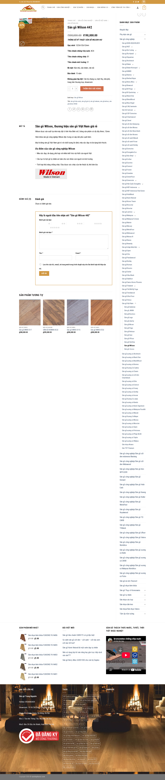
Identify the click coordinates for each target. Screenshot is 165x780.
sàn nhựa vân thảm (81, 763)
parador (81, 696)
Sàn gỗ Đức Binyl (127, 156)
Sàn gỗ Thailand (127, 286)
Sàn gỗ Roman (127, 265)
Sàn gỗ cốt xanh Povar (129, 142)
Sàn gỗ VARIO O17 (25, 330)
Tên (41, 253)
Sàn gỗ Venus (126, 300)
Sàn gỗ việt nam (95, 743)
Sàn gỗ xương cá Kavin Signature (133, 406)
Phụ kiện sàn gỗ (126, 34)
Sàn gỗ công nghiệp (127, 39)
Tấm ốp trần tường (127, 614)
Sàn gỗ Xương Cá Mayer (130, 416)
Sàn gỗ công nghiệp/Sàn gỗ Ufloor (133, 533)
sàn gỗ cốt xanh (84, 716)
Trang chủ (51, 7)
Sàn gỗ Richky (127, 261)
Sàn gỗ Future (127, 170)
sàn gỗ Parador (68, 740)
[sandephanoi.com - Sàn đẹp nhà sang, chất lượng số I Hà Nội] (28, 8)
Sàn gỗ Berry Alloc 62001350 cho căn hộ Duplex (81, 660)
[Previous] (19, 318)
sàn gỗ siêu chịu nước (81, 740)
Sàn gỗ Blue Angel (128, 103)
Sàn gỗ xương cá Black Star (131, 357)
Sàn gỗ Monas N (127, 237)
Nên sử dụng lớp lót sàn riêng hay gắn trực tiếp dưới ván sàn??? (82, 654)
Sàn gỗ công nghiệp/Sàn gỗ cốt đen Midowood (131, 463)
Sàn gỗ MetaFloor (128, 230)
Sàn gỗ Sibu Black (128, 275)
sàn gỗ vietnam (94, 101)
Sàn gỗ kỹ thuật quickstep (71, 728)
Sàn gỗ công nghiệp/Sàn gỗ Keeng (133, 492)
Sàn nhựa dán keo (126, 604)
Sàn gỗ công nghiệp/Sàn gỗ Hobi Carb (132, 486)
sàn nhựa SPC (92, 759)
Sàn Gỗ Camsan (127, 110)
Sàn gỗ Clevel (126, 121)
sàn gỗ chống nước (69, 712)
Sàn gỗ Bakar (126, 64)
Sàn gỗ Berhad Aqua (129, 78)
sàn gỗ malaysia (68, 732)
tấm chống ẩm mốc (69, 767)
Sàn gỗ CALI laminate (129, 106)
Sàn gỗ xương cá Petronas (131, 430)
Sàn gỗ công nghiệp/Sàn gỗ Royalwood (130, 511)
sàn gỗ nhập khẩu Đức (89, 736)
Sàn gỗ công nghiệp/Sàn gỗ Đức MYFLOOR (132, 470)
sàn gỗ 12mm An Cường (70, 700)
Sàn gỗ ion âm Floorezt (128, 581)
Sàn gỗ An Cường (128, 50)
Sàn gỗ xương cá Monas (130, 420)
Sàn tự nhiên (78, 7)
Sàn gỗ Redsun (129, 332)
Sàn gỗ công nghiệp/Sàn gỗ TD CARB (131, 518)
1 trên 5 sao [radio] (43, 223)
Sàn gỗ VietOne (129, 342)
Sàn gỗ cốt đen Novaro (130, 135)
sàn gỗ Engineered (81, 720)
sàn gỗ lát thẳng (86, 728)
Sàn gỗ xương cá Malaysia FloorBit (134, 409)
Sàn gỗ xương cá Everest (130, 385)
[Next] (112, 318)
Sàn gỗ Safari (126, 272)
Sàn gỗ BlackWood (128, 99)
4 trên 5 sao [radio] (89, 223)
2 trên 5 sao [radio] (56, 223)
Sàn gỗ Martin (126, 223)
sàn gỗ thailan (95, 740)
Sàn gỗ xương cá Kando (130, 402)
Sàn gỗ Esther (127, 159)
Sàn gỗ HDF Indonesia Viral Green (133, 191)
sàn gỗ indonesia (68, 724)
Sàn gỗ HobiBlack (128, 194)
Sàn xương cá (102, 7)
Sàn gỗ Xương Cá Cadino (130, 368)
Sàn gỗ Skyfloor (127, 279)
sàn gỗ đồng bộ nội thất (70, 751)
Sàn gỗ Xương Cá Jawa (130, 399)
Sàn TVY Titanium (128, 448)
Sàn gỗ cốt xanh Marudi (130, 138)
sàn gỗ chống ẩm (82, 712)
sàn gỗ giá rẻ (86, 101)
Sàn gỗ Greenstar (128, 180)
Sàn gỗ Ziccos (129, 349)
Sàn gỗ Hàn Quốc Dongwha (131, 184)
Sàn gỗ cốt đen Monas (129, 128)
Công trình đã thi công (120, 7)
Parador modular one (92, 696)
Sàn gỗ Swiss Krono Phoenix (132, 282)
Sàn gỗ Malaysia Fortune (130, 219)
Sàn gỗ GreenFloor (128, 177)
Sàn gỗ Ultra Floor (128, 296)
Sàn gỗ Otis (126, 254)
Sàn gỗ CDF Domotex (129, 113)
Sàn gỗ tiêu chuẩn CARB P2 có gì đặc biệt (78, 635)
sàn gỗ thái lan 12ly (82, 743)
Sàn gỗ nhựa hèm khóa (128, 585)
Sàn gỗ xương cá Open (129, 427)
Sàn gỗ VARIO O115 (73, 330)
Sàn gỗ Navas (126, 240)
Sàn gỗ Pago (128, 328)
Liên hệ (44, 18)
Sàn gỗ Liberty (129, 321)
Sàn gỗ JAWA (129, 310)
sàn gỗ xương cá (84, 747)
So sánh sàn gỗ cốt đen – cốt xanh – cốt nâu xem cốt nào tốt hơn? (81, 641)
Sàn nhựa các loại (126, 600)
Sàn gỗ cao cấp (68, 704)
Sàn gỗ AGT (126, 47)
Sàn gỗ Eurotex (127, 163)
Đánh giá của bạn (45, 220)
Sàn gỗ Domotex (127, 149)
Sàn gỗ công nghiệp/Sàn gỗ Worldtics (130, 543)
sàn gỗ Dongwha (68, 720)
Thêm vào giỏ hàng (92, 88)
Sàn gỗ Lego (128, 318)
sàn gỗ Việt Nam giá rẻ (70, 747)
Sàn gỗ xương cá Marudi (130, 413)
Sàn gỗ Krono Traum (129, 201)
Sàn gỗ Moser (129, 325)
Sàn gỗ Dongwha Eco (129, 152)
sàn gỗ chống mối (87, 708)
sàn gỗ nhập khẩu (80, 732)
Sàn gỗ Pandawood (128, 258)
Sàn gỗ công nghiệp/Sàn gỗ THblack (130, 526)
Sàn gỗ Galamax (129, 307)
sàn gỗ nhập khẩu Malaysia (71, 736)
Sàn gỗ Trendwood (128, 293)
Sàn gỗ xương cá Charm (130, 371)
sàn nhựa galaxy (68, 755)
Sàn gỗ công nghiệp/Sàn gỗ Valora (133, 537)
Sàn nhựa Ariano (127, 445)
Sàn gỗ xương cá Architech (131, 354)
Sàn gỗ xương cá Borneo (130, 364)
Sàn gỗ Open (126, 251)
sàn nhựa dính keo (85, 751)
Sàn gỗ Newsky (127, 244)
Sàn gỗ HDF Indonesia (129, 187)
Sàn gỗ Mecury (127, 226)
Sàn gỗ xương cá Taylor (130, 437)
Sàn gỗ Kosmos (129, 314)
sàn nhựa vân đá (94, 763)
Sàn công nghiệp (63, 7)
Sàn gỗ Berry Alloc (128, 82)
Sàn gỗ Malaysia (127, 215)
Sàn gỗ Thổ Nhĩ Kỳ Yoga (130, 289)
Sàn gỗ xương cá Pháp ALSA (131, 434)
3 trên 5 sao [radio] (72, 223)
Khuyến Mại (124, 30)
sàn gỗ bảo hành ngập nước (88, 700)
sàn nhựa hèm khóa (69, 759)
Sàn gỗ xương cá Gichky (130, 392)
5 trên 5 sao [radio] (45, 227)
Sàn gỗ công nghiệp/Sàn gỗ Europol (130, 478)
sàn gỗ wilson (104, 101)
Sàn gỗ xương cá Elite (129, 381)
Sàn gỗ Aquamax (128, 57)
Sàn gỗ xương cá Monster (131, 423)
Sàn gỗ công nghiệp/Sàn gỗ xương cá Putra (133, 574)
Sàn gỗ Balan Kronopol (129, 68)
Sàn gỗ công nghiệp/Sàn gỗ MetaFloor (130, 503)
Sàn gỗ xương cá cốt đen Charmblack (130, 376)
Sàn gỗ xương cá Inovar (130, 395)
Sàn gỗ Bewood (127, 85)
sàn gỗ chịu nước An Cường (71, 708)
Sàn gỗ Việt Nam (127, 303)
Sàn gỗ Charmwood (129, 117)
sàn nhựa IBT (81, 759)
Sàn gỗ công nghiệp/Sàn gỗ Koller (132, 497)
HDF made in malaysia (70, 696)
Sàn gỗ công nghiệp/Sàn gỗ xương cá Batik (133, 551)
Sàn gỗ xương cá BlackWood (131, 361)
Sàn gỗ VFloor (129, 339)
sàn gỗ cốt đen (95, 716)
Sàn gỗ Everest (127, 166)
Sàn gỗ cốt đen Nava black (131, 131)
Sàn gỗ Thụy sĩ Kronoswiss (130, 590)
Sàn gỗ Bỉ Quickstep (129, 92)
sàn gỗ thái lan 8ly (68, 743)
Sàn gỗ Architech (128, 61)
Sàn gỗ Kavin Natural (129, 198)
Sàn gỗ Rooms (127, 268)
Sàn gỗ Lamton (127, 212)
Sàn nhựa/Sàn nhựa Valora (129, 609)
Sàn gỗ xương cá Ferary (130, 388)
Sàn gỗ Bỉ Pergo (127, 89)
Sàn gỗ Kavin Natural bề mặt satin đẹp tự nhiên (80, 647)
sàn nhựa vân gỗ (68, 763)
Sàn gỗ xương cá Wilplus (130, 441)
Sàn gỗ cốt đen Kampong (130, 124)
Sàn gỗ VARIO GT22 (97, 330)
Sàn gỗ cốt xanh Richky (130, 145)
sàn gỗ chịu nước (76, 101)
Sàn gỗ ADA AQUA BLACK (131, 43)
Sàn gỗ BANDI (126, 71)
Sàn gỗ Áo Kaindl (128, 54)
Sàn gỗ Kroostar (127, 205)
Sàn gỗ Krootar (127, 208)
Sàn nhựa (90, 7)
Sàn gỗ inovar (80, 724)
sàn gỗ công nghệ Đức (70, 716)
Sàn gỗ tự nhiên (125, 595)
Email (78, 253)
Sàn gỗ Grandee (127, 173)
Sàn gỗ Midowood (128, 233)
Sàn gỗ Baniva (127, 75)
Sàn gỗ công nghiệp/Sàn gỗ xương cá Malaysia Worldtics (133, 567)
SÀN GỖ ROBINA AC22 (50, 330)
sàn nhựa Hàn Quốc (81, 755)
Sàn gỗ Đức (95, 747)
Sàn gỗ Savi (128, 335)
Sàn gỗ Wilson (129, 346)
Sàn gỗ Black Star (128, 96)
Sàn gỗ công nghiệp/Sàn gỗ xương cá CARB (133, 559)
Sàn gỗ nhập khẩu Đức (129, 247)
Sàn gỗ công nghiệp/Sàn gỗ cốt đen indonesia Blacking (131, 455)
